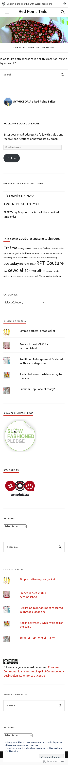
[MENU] (6, 12)
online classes (29, 257)
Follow (11, 158)
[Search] (59, 12)
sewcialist (18, 270)
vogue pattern (53, 276)
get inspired (20, 253)
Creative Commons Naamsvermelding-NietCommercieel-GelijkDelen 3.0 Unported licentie (33, 671)
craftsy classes (24, 248)
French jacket (58, 248)
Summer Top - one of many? (37, 389)
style (37, 276)
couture (25, 238)
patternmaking (51, 258)
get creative (8, 254)
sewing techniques (25, 276)
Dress (34, 249)
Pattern (40, 257)
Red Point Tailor (34, 11)
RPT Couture (50, 263)
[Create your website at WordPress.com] (34, 3)
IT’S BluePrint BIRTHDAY (18, 195)
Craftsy (10, 248)
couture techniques (46, 238)
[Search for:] (34, 75)
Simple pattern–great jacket (37, 330)
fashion (47, 248)
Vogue (42, 276)
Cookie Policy (11, 751)
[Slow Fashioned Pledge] (19, 451)
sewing (49, 271)
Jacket (42, 253)
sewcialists (37, 271)
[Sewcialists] (19, 496)
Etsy (40, 248)
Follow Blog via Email (21, 123)
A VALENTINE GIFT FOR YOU (21, 204)
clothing (14, 239)
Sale (5, 271)
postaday (11, 263)
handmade (32, 253)
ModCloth (17, 257)
